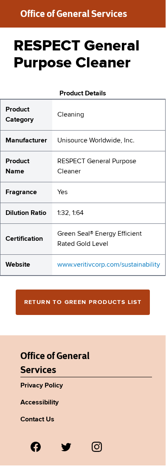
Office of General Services (73, 14)
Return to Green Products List (83, 302)
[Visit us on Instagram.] (97, 447)
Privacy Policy (41, 385)
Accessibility (39, 402)
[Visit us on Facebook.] (35, 447)
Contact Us (37, 419)
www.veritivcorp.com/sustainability (108, 265)
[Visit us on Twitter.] (66, 447)
